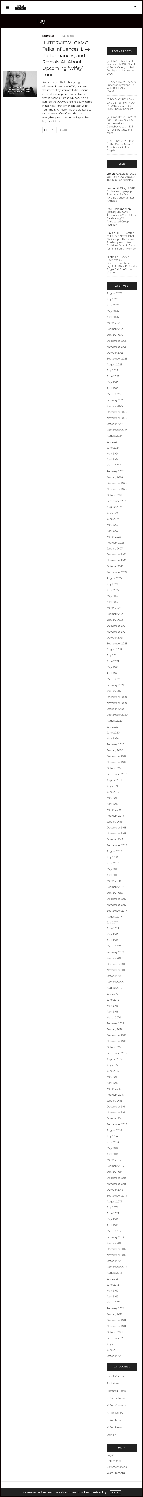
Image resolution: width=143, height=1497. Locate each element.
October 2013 (115, 1189)
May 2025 (112, 382)
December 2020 (117, 697)
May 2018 (113, 869)
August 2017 (114, 916)
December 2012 (116, 1249)
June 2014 (113, 1142)
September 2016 (117, 982)
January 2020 (115, 750)
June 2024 (113, 447)
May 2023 (113, 524)
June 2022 (113, 590)
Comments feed (117, 1467)
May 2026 (113, 311)
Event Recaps (115, 1376)
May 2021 (112, 667)
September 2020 (117, 714)
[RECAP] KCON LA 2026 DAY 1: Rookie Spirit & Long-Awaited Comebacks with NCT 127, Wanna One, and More (121, 125)
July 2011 (112, 1344)
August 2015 (114, 1059)
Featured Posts (116, 1390)
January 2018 (115, 892)
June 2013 (113, 1213)
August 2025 (114, 364)
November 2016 (116, 970)
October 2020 (115, 708)
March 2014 (114, 1160)
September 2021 (117, 643)
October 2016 (115, 976)
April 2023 (113, 530)
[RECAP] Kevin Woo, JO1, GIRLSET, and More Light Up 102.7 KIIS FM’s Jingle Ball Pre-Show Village (122, 264)
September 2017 (117, 910)
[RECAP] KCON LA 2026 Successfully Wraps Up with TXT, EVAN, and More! (121, 86)
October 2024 (115, 423)
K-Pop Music (114, 1420)
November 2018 (117, 833)
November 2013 (116, 1183)
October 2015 (115, 1047)
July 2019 (112, 786)
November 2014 (116, 1112)
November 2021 (116, 631)
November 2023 (117, 489)
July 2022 (112, 584)
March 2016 (114, 1017)
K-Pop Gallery (115, 1412)
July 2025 (112, 370)
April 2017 (112, 940)
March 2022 (114, 608)
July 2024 (112, 441)
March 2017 (114, 946)
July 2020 (112, 726)
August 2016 (114, 987)
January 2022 (115, 619)
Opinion (111, 1434)
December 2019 (116, 756)
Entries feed (114, 1461)
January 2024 (115, 477)
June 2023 (113, 518)
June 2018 (113, 863)
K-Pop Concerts (116, 1405)
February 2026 (115, 329)
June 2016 (113, 999)
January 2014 (115, 1171)
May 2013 (112, 1219)
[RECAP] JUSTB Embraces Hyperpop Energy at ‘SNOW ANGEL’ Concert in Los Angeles (121, 194)
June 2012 (113, 1284)
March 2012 (114, 1302)
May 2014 (112, 1148)
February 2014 (115, 1166)
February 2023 (115, 542)
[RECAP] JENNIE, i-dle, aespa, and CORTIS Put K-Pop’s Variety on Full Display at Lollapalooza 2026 (121, 67)
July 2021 (112, 655)
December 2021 (116, 625)
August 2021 (114, 649)
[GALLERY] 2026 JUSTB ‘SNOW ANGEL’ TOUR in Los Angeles (121, 177)
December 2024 (117, 412)
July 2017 (112, 922)
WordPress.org (116, 1472)
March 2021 (114, 679)
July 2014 (112, 1136)
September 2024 (117, 429)
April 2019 (112, 803)
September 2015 (117, 1053)
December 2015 (116, 1035)
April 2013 (112, 1225)
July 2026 (112, 299)
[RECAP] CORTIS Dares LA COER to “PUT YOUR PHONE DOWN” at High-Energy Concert (122, 104)
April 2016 (112, 1011)
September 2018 (117, 845)
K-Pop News (114, 1427)
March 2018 (114, 881)
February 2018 (115, 887)
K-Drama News (116, 1398)
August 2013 (114, 1201)
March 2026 (114, 323)
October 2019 (115, 768)
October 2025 (115, 352)
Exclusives (48, 36)
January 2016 (114, 1029)
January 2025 (115, 406)
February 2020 (116, 744)
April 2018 (113, 875)
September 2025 (117, 358)
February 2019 (115, 815)
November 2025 (116, 346)
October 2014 (115, 1118)
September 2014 (117, 1124)
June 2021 (113, 661)
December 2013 (116, 1177)
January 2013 (114, 1243)
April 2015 (112, 1082)
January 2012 (114, 1314)
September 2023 (117, 501)
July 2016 (112, 993)
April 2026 (113, 317)
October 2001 (115, 1355)
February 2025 (115, 400)
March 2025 (114, 394)
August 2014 (114, 1130)
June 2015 (113, 1071)
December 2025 (116, 340)
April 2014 (112, 1154)
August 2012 (114, 1272)
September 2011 (117, 1338)
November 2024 (117, 418)
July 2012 (112, 1278)
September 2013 (117, 1195)
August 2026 (114, 293)
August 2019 (114, 780)
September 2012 (117, 1266)
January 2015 (114, 1100)
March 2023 (114, 536)
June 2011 (113, 1350)
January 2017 (115, 958)
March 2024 (114, 465)
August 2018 (114, 851)
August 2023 (114, 507)
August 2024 (114, 435)
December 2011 (116, 1320)
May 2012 (112, 1290)
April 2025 (112, 388)
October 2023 (115, 495)
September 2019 (117, 774)
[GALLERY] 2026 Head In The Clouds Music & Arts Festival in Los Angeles (120, 146)
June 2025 (113, 376)
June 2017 (113, 928)
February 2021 (115, 685)
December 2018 (117, 827)
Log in (110, 1455)
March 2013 (114, 1231)
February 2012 (115, 1308)
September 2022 (117, 572)
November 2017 (116, 904)
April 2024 (113, 459)
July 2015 (112, 1065)
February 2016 (115, 1023)
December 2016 (116, 964)
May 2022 (113, 596)
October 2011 (115, 1332)
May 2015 (112, 1076)
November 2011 (116, 1326)
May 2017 (112, 934)
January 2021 (114, 691)
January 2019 (115, 821)
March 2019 (114, 809)
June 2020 (113, 732)
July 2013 (112, 1207)
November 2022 (117, 560)
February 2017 (115, 952)
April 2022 (113, 602)
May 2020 (113, 738)
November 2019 (116, 762)
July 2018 (112, 857)
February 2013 (115, 1237)
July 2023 (112, 513)
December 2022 (117, 554)
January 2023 (115, 548)
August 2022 (114, 578)
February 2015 (115, 1094)
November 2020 (117, 703)
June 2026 (113, 305)
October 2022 (115, 566)
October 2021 (115, 637)
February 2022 (115, 613)
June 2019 (113, 792)
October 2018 (115, 839)
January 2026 (115, 334)
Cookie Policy (98, 1492)
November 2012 (116, 1255)
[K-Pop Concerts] (20, 7)
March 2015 (114, 1088)
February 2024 (115, 471)
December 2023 (117, 483)
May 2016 (112, 1005)
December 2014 (116, 1106)
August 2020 (115, 720)
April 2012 (112, 1296)
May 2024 (113, 453)
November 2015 (116, 1041)
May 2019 (112, 797)
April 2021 (112, 673)
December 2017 (116, 898)
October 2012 (115, 1261)
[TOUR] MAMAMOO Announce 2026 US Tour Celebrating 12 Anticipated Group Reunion (121, 218)
